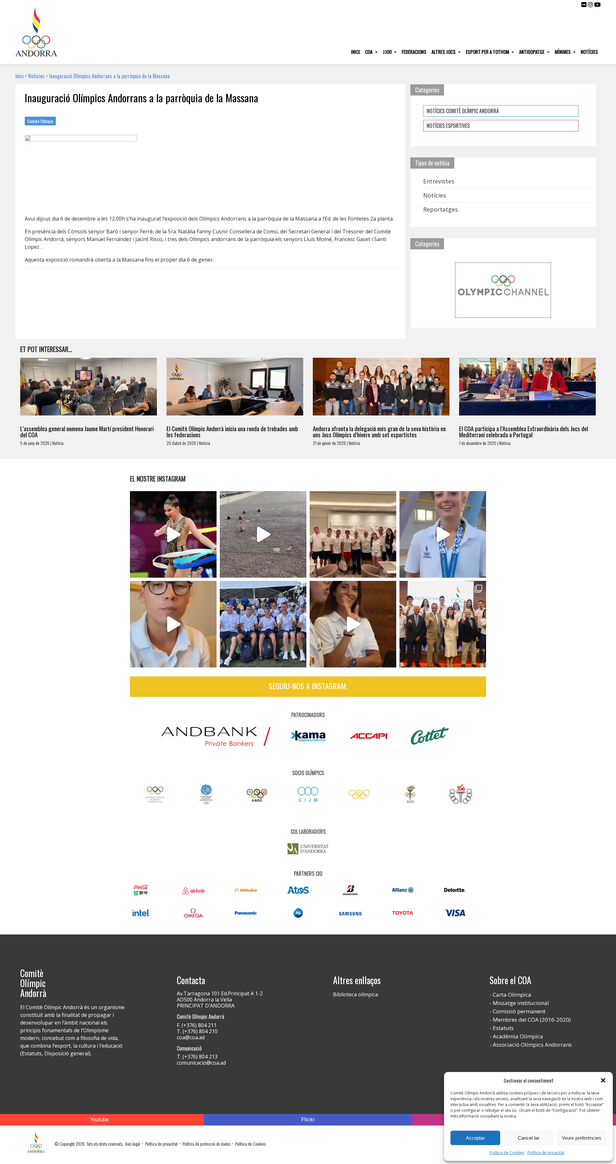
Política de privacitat (545, 1152)
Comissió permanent (519, 1011)
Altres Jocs (444, 51)
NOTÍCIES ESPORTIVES (448, 126)
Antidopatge (532, 51)
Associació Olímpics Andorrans (532, 1044)
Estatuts (503, 1028)
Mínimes (563, 51)
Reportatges (440, 209)
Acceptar (475, 1138)
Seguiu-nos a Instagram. (308, 685)
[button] (603, 1080)
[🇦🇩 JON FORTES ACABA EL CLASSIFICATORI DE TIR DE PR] (173, 624)
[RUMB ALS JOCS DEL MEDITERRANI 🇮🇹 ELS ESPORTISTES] (353, 624)
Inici (355, 51)
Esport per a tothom (488, 51)
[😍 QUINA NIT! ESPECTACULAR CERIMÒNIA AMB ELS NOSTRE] (263, 624)
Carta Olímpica (512, 994)
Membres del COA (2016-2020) (532, 1019)
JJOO (388, 51)
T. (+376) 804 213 (197, 1056)
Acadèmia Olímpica (518, 1036)
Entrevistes (438, 181)
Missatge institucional (521, 1003)
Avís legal (132, 1143)
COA (369, 51)
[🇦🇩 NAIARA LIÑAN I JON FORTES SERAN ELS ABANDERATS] (442, 624)
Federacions (414, 51)
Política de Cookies (507, 1152)
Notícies (589, 51)
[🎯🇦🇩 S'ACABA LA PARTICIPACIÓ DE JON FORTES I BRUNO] (263, 534)
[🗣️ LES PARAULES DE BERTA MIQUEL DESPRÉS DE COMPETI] (173, 534)
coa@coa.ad (191, 1037)
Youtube (99, 1120)
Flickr (308, 1120)
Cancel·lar (528, 1138)
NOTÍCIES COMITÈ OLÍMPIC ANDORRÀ (463, 111)
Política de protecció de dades (206, 1143)
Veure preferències (581, 1138)
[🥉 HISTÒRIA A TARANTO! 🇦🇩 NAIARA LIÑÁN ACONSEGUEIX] (442, 534)
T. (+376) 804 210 (197, 1031)
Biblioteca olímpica (355, 994)
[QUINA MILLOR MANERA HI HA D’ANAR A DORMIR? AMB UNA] (353, 534)
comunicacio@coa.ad (201, 1062)
